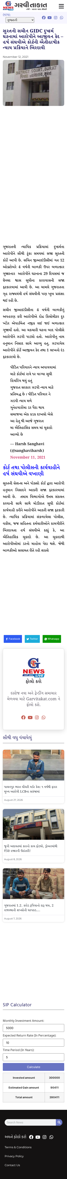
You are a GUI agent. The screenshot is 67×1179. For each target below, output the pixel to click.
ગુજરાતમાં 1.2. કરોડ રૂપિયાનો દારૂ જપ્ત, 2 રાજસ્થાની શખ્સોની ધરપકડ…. (29, 908)
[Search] (59, 1122)
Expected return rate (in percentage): (29, 1035)
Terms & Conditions (18, 1147)
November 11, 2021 (27, 457)
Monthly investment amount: (23, 1020)
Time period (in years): (18, 1049)
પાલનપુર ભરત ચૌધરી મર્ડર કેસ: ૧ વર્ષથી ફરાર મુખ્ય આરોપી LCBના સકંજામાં (30, 789)
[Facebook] (23, 717)
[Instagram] (37, 717)
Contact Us (12, 1165)
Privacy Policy (14, 1156)
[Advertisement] (33, 143)
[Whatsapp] (44, 717)
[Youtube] (30, 717)
